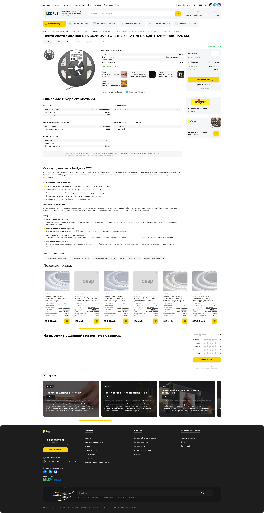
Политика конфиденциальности (97, 462)
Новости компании (188, 438)
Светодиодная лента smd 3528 (105, 258)
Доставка (47, 5)
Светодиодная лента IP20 (130, 258)
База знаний (185, 446)
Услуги (118, 5)
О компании (66, 5)
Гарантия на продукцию (94, 442)
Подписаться (206, 493)
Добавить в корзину (202, 79)
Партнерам (108, 5)
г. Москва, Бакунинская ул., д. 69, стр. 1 (62, 461)
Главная (46, 31)
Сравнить (93, 42)
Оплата (56, 5)
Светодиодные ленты (80, 31)
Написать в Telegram (137, 92)
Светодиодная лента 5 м (79, 258)
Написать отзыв (207, 360)
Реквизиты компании (93, 454)
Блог (89, 5)
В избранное (107, 42)
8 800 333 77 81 (200, 5)
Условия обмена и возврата (145, 438)
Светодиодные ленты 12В (103, 31)
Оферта (137, 454)
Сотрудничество (91, 450)
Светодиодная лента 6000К (55, 258)
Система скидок (203, 88)
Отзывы (87, 446)
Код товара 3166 (54, 42)
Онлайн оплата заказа (142, 450)
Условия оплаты (140, 446)
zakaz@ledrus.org (184, 5)
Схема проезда (79, 5)
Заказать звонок (55, 450)
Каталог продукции (56, 24)
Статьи (183, 442)
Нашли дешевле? (194, 57)
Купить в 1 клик (202, 85)
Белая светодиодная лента (154, 258)
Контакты (97, 5)
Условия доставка (141, 442)
